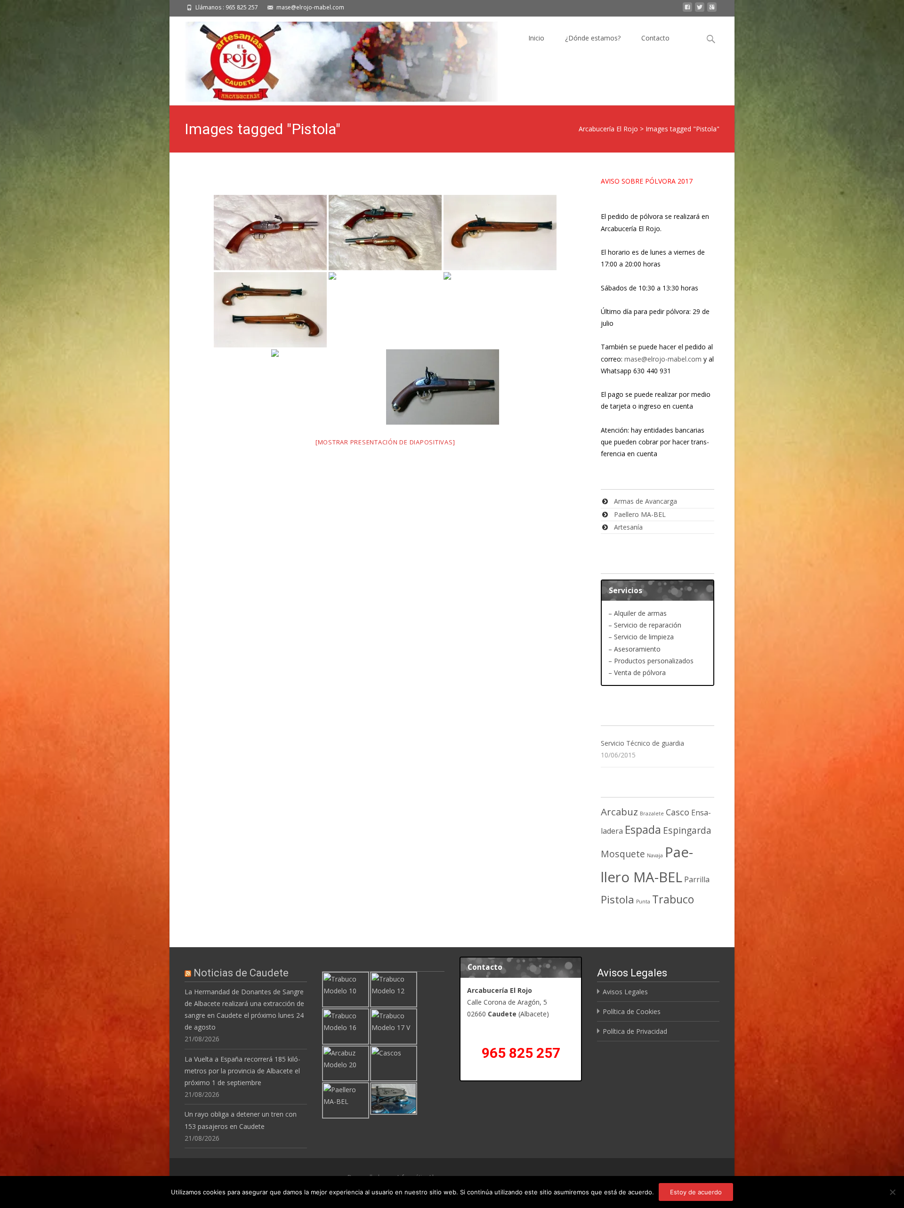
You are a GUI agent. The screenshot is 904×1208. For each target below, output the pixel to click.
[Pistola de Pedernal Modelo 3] (500, 309)
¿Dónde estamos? (593, 37)
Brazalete (652, 813)
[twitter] (699, 9)
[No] (892, 1192)
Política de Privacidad (635, 1031)
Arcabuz (619, 811)
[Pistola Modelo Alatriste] (270, 232)
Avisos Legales (625, 991)
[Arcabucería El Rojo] (334, 59)
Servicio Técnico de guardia (642, 743)
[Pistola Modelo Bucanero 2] (270, 309)
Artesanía (628, 527)
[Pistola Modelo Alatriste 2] (385, 232)
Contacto (655, 37)
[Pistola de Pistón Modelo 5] (442, 387)
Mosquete (623, 853)
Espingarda (687, 830)
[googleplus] (712, 9)
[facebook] (687, 9)
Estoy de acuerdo (696, 1192)
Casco (677, 812)
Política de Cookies (632, 1011)
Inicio (536, 37)
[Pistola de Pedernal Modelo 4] (327, 387)
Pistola (617, 899)
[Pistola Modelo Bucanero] (500, 232)
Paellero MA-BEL (640, 514)
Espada (643, 829)
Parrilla (697, 879)
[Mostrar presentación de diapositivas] (385, 442)
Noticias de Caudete (241, 973)
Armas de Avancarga (645, 501)
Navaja (655, 855)
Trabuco (673, 899)
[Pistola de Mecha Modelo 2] (385, 309)
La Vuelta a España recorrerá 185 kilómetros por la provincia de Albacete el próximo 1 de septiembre (242, 1071)
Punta (643, 901)
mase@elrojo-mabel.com (663, 358)
